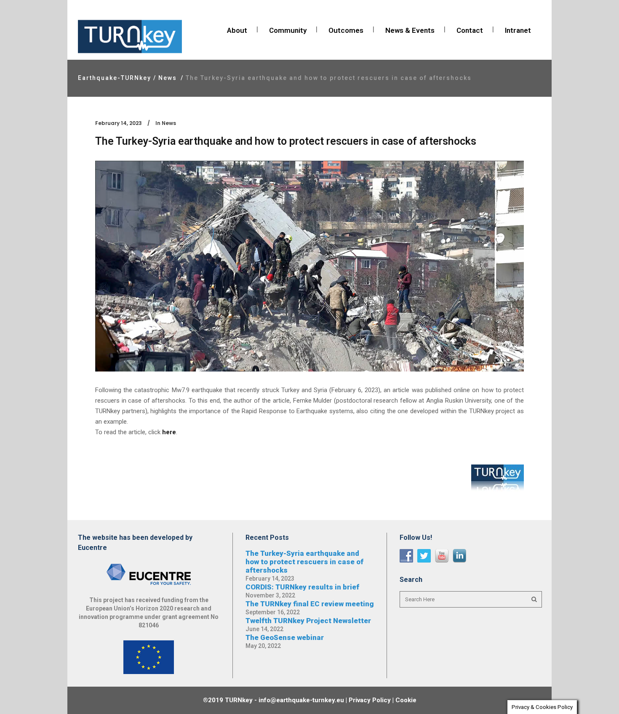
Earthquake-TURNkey (114, 77)
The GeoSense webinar (284, 637)
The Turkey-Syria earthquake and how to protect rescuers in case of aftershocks (304, 561)
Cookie (405, 700)
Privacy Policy (370, 700)
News (167, 77)
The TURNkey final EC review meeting (309, 604)
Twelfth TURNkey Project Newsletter (308, 620)
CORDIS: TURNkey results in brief (302, 587)
